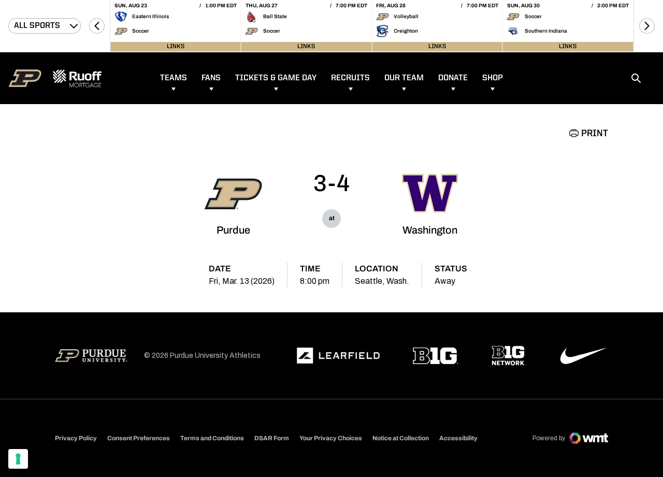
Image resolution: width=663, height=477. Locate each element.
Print (594, 133)
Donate (453, 78)
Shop (492, 78)
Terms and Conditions (212, 438)
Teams (173, 78)
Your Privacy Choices (330, 438)
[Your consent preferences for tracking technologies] (18, 459)
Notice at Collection (400, 438)
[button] (97, 26)
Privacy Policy (76, 438)
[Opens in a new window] (338, 356)
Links (175, 47)
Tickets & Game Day (275, 78)
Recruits (350, 78)
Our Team (404, 78)
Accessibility (458, 438)
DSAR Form (271, 438)
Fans (211, 78)
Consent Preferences (138, 438)
